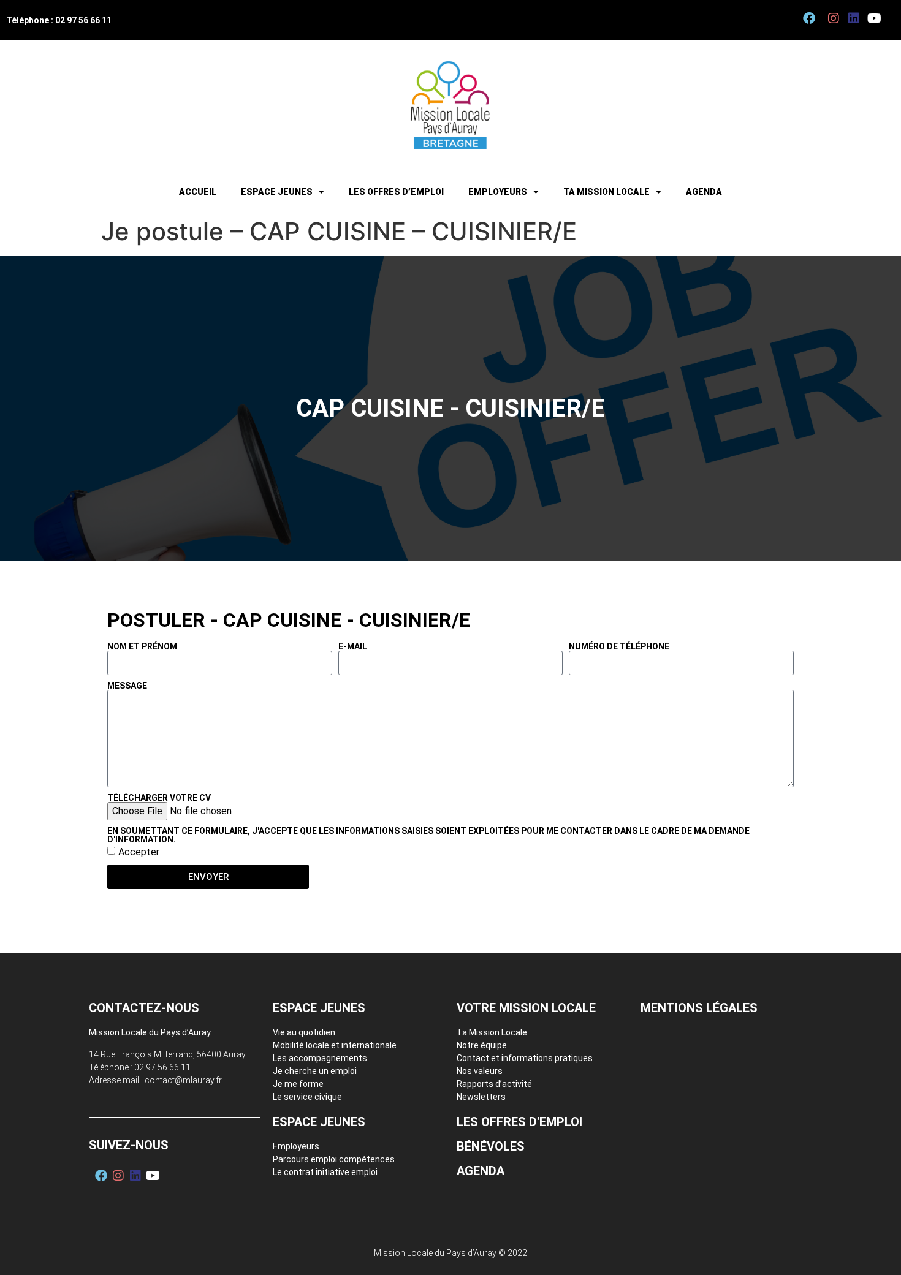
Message (127, 685)
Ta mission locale (606, 192)
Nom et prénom (142, 646)
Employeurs (497, 192)
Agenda (704, 192)
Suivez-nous (129, 1145)
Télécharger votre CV (159, 797)
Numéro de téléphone (619, 646)
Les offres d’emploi (396, 192)
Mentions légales (699, 1008)
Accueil (197, 192)
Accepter (138, 852)
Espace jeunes (277, 192)
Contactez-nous (144, 1008)
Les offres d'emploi (519, 1121)
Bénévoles (491, 1146)
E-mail (352, 646)
